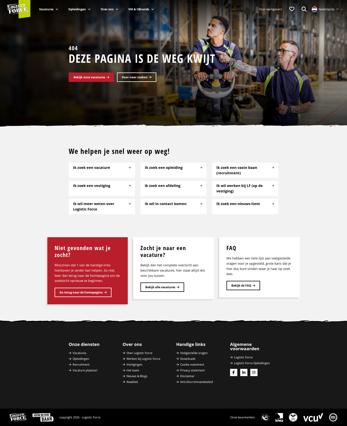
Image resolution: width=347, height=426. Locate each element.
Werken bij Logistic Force (143, 359)
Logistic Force (243, 357)
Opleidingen (77, 9)
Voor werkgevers (270, 9)
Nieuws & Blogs (137, 376)
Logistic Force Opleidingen (252, 363)
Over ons (107, 9)
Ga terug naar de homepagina (81, 292)
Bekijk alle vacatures (160, 287)
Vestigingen (134, 365)
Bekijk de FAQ (241, 285)
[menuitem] (270, 9)
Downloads (188, 359)
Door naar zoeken (134, 77)
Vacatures (46, 9)
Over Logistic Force (139, 353)
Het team (133, 370)
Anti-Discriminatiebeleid (196, 382)
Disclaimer (187, 376)
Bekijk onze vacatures (89, 77)
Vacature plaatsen (85, 370)
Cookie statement (192, 365)
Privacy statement (192, 370)
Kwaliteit (132, 382)
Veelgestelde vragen (194, 353)
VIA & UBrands (139, 9)
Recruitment (81, 365)
